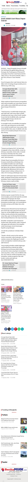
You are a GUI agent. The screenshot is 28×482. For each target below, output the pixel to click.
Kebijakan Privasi (13, 476)
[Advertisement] (14, 394)
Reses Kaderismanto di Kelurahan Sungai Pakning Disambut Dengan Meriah (12, 437)
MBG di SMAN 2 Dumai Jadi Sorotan (9, 427)
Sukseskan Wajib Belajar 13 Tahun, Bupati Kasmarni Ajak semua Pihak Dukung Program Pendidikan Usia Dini (6, 315)
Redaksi (8, 23)
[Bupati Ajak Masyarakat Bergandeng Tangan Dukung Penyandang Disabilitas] (6, 289)
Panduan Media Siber (10, 474)
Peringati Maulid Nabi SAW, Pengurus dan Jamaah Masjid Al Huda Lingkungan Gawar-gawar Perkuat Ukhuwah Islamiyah (10, 92)
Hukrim (8, 6)
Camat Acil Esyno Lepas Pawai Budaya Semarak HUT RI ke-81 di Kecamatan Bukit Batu (10, 187)
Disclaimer (18, 474)
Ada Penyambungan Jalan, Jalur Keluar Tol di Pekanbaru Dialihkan (10, 444)
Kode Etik (13, 472)
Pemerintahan (14, 6)
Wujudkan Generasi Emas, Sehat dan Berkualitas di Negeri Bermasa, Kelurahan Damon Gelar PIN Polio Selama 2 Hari (18, 296)
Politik (3, 6)
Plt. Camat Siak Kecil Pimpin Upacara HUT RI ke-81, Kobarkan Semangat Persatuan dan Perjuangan (10, 265)
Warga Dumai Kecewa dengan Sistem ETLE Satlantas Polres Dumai (9, 419)
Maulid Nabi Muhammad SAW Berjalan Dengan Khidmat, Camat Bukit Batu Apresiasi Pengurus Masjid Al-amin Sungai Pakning (10, 139)
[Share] (25, 24)
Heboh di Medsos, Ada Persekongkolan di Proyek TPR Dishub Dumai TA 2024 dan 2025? (10, 453)
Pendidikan (22, 6)
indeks (9, 472)
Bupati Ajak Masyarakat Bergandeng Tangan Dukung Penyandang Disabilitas (6, 296)
